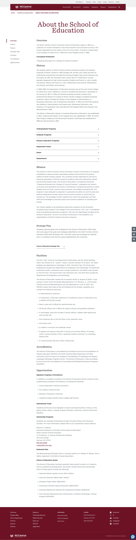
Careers (12, 523)
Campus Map (14, 515)
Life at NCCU (77, 7)
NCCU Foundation (63, 518)
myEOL (118, 2)
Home (13, 12)
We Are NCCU (67, 7)
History (12, 44)
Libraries (13, 512)
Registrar (36, 512)
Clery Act (36, 521)
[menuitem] (115, 512)
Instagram (116, 521)
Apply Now (36, 526)
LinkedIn (116, 523)
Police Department (16, 518)
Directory (111, 2)
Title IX (35, 523)
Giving (105, 2)
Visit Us (12, 521)
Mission (12, 48)
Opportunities (14, 62)
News (94, 2)
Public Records (37, 518)
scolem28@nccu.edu (44, 445)
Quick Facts (61, 521)
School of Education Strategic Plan (48, 246)
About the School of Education (47, 12)
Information (79, 2)
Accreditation (14, 59)
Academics (86, 7)
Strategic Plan (15, 51)
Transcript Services (39, 515)
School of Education (25, 12)
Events (99, 2)
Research (103, 7)
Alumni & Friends (62, 515)
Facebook (116, 512)
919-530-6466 (42, 443)
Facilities (13, 55)
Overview (13, 41)
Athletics (88, 2)
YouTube (116, 518)
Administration (112, 7)
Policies (12, 526)
